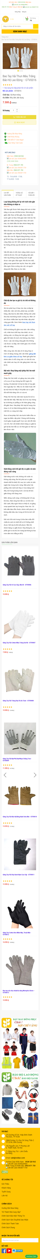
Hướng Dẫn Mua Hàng (14, 134)
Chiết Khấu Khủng (13, 137)
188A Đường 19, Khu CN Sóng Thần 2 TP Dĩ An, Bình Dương (20, 1141)
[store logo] (5, 19)
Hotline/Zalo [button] (31, 1256)
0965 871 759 (5, 7)
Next (35, 775)
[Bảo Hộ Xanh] (20, 1098)
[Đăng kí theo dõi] (36, 1240)
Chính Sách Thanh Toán (10, 1223)
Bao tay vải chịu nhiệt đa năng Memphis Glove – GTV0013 (19, 992)
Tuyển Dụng (6, 1191)
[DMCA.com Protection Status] (5, 1172)
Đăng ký (24, 12)
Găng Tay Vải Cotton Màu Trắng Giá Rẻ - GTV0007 (19, 643)
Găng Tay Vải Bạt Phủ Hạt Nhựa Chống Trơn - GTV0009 (17, 760)
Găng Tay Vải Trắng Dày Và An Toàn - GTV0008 (18, 701)
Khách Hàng (6, 1188)
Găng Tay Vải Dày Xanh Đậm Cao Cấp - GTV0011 (18, 875)
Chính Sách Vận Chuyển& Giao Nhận (15, 1219)
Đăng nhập (18, 12)
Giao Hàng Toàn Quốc (15, 143)
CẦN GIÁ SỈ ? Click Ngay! (15, 140)
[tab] (8, 194)
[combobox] (20, 26)
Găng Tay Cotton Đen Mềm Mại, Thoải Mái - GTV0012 (17, 934)
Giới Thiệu (5, 1184)
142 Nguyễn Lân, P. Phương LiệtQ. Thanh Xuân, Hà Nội (18, 1147)
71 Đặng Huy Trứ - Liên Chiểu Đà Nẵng (17, 1152)
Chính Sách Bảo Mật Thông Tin (13, 1216)
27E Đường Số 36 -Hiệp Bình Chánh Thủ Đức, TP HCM (19, 1136)
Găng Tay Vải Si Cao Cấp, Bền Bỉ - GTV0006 (17, 585)
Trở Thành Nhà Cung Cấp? (11, 1212)
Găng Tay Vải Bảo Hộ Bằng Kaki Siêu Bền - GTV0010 (20, 817)
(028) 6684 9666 (12, 161)
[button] (18, 70)
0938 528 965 (21, 2)
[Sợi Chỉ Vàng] (20, 1043)
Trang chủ (5, 37)
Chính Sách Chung (8, 1227)
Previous (5, 775)
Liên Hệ (4, 1195)
